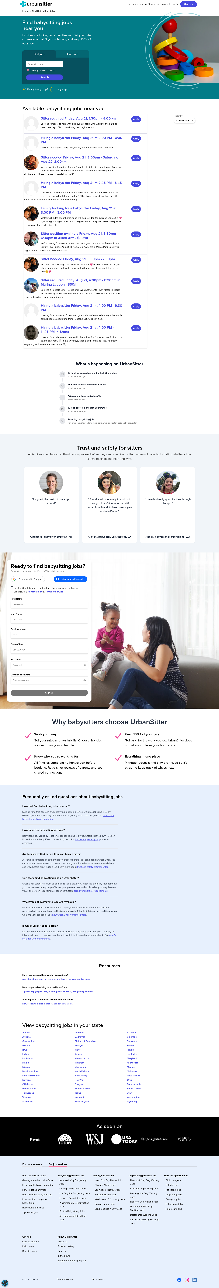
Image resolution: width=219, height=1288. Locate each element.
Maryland (132, 1058)
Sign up (188, 4)
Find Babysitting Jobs (43, 11)
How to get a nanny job (34, 1189)
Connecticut (28, 1041)
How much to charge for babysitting (34, 1201)
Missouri (26, 1067)
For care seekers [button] (32, 1164)
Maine (25, 1062)
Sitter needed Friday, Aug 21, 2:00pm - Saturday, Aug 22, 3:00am (79, 159)
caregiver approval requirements (91, 890)
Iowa (24, 1049)
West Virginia (82, 1101)
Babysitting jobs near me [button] (71, 1175)
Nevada (26, 1080)
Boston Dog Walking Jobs (143, 1214)
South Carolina (83, 1088)
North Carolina (30, 1071)
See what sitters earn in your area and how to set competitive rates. (56, 979)
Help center (28, 1246)
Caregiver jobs (173, 1199)
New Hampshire (31, 1075)
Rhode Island (29, 1088)
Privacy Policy (35, 591)
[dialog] (4, 1283)
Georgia (79, 1045)
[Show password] (84, 665)
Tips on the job (30, 1212)
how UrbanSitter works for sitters (69, 914)
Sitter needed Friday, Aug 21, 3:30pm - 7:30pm (78, 259)
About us (62, 1241)
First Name (16, 598)
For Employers (135, 4)
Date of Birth (17, 644)
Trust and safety (66, 1246)
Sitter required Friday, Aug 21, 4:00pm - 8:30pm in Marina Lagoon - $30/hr (80, 282)
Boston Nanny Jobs (105, 1204)
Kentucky (132, 1054)
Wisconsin (27, 1101)
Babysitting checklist (33, 1207)
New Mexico (133, 1075)
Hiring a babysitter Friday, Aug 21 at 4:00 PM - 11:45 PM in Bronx (77, 329)
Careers (62, 1251)
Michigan (79, 1062)
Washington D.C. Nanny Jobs (110, 1199)
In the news (64, 1255)
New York (80, 1080)
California (80, 1036)
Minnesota (132, 1062)
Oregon (79, 1084)
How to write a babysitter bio (37, 1194)
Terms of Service (54, 591)
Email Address (18, 629)
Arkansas (132, 1032)
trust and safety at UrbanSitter (92, 866)
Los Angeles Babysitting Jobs (74, 1193)
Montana (131, 1067)
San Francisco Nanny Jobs (108, 1208)
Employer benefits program (72, 1260)
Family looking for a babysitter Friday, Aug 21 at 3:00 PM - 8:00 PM (79, 210)
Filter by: (179, 116)
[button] (56, 71)
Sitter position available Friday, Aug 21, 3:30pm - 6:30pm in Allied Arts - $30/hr (79, 235)
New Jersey (81, 1075)
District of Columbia (85, 1041)
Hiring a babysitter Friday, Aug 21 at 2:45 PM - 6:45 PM (81, 184)
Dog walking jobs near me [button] (142, 1175)
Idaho (78, 1049)
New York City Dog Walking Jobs (144, 1182)
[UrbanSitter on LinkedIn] (193, 1279)
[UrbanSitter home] (37, 4)
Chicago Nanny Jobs (105, 1185)
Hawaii (130, 1045)
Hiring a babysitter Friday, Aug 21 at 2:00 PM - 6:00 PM (81, 140)
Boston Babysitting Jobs (71, 1211)
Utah (129, 1092)
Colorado (132, 1036)
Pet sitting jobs (173, 1189)
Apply (136, 119)
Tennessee (28, 1092)
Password (16, 659)
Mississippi (80, 1067)
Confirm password (20, 674)
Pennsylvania (134, 1084)
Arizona (26, 1036)
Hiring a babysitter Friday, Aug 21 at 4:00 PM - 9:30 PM (81, 307)
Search (44, 77)
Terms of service (65, 1279)
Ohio (129, 1080)
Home (25, 11)
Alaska (26, 1032)
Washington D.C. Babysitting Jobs (74, 1204)
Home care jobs (174, 1208)
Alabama (79, 1032)
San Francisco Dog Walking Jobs (144, 1221)
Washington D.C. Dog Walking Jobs (141, 1208)
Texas (78, 1092)
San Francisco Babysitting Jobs (72, 1218)
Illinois (130, 1049)
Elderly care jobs (174, 1204)
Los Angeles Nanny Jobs (107, 1189)
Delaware (132, 1041)
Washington (133, 1097)
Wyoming (132, 1101)
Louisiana (27, 1058)
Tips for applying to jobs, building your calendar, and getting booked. (57, 991)
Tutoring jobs (172, 1185)
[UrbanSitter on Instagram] (185, 1279)
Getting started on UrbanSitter (37, 1180)
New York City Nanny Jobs (108, 1180)
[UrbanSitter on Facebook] (177, 1279)
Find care (72, 54)
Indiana (26, 1054)
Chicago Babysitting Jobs (72, 1188)
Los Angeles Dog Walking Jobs (143, 1195)
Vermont (79, 1097)
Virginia (26, 1097)
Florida (26, 1045)
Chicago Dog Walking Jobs (144, 1188)
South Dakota (134, 1088)
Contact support (30, 1241)
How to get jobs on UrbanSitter (38, 1185)
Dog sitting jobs (174, 1194)
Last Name (16, 614)
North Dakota (82, 1071)
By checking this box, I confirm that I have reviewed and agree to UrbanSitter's (47, 590)
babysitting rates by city (87, 839)
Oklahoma (27, 1084)
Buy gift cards (29, 1251)
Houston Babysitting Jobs (72, 1198)
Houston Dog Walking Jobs (144, 1201)
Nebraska (132, 1071)
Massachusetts (83, 1058)
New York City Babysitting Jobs (73, 1182)
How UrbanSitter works (34, 1175)
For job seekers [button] (58, 1164)
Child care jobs (173, 1180)
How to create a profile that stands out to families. (47, 1003)
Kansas (79, 1054)
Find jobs (39, 54)
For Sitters (149, 4)
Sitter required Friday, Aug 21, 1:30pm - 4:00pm (78, 118)
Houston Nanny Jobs (105, 1194)
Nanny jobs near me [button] (104, 1175)
